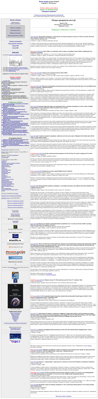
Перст (15, 320)
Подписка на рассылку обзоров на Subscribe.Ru (15, 323)
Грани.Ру (15, 319)
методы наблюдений (6, 188)
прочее (3, 190)
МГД (3, 187)
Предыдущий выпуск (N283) (15, 35)
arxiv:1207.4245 (35, 36)
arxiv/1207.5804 (6, 84)
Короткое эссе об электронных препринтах (11, 195)
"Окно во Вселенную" (15, 329)
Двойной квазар (12, 71)
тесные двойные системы (7, 179)
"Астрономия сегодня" (15, 328)
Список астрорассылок (15, 331)
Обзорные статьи (6, 198)
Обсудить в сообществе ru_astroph (15, 200)
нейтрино (4, 162)
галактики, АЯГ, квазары (7, 164)
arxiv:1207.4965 (35, 106)
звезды (3, 167)
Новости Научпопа (15, 314)
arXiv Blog (15, 222)
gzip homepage (5, 157)
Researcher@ (15, 317)
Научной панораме (51, 274)
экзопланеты (4, 175)
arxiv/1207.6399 (6, 87)
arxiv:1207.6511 (34, 243)
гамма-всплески (5, 180)
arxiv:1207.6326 (40, 153)
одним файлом (14, 155)
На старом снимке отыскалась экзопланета (18, 68)
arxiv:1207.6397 (35, 185)
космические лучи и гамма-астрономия (11, 163)
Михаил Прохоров (15, 215)
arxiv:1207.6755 (38, 296)
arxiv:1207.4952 (38, 86)
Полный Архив (5, 149)
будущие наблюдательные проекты (10, 189)
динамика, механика (6, 185)
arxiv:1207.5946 (35, 361)
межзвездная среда (6, 166)
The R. (12, 20)
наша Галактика (5, 165)
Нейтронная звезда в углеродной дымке (17, 67)
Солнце (3, 174)
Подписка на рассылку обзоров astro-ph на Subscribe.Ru (49, 15)
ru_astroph (49, 273)
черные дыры (5, 171)
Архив (3, 152)
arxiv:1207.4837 (38, 72)
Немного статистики (15, 33)
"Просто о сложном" (15, 27)
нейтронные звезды (6, 172)
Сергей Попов (15, 211)
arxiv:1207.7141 (35, 329)
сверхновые (4, 168)
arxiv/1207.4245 (6, 80)
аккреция (4, 178)
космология (4, 160)
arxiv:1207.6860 (35, 384)
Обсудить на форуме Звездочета (15, 205)
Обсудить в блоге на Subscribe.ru (15, 207)
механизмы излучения (7, 182)
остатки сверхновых (6, 170)
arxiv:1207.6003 (41, 372)
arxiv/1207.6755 (6, 91)
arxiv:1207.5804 (35, 136)
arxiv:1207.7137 (35, 313)
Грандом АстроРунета (15, 23)
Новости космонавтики (15, 312)
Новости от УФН (15, 315)
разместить (12, 267)
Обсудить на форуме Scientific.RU (15, 203)
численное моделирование (8, 183)
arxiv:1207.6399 (35, 223)
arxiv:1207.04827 (38, 349)
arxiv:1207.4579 (39, 51)
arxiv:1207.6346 (38, 171)
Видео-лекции (43, 1)
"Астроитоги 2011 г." (15, 30)
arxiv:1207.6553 (41, 280)
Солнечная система (6, 177)
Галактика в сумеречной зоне (15, 54)
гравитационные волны (7, 181)
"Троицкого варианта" (49, 11)
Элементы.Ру (15, 318)
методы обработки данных (8, 186)
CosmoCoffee (15, 221)
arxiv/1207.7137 (6, 94)
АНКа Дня (15, 52)
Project (19, 20)
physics (90, 345)
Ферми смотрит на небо (13, 69)
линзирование (5, 173)
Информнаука (15, 316)
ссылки (16, 193)
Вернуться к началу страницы (63, 396)
